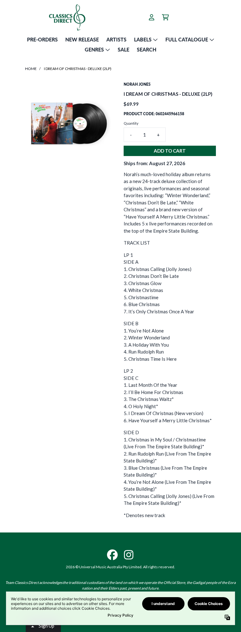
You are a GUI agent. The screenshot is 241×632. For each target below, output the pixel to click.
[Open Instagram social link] (129, 555)
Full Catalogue (186, 39)
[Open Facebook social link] (112, 555)
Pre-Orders (42, 39)
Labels (143, 39)
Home (31, 68)
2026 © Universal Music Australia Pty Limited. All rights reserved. (120, 566)
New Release (82, 39)
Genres (94, 49)
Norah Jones (137, 84)
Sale (123, 49)
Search (146, 49)
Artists (116, 39)
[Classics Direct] (67, 17)
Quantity (131, 123)
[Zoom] (68, 125)
